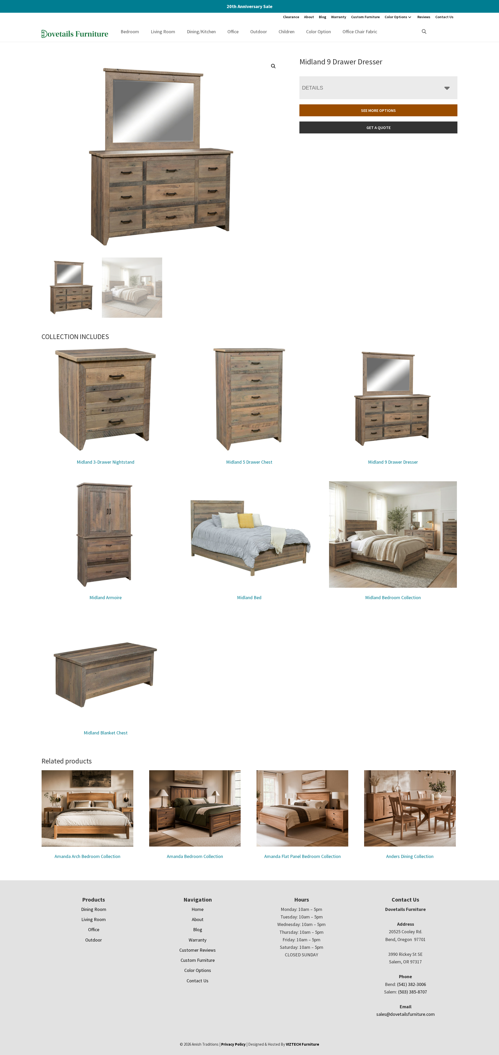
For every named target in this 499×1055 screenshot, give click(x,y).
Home (197, 909)
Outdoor (258, 32)
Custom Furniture (365, 17)
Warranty (338, 17)
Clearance (291, 17)
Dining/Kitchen (201, 32)
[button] (273, 66)
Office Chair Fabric (360, 32)
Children (286, 32)
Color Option (318, 32)
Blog (322, 17)
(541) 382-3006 (411, 984)
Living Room (163, 32)
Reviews (423, 17)
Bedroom (130, 32)
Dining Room (93, 909)
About (309, 17)
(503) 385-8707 (412, 992)
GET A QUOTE (378, 127)
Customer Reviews (197, 950)
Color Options (396, 17)
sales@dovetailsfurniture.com (405, 1014)
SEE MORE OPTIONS (378, 110)
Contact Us (444, 17)
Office (233, 32)
